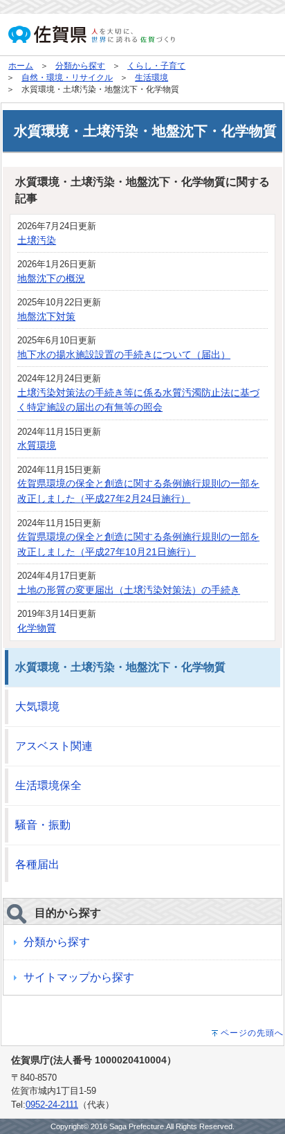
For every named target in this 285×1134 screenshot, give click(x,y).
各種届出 (37, 864)
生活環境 (151, 77)
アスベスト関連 (54, 746)
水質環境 (36, 445)
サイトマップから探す (79, 977)
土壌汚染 (36, 240)
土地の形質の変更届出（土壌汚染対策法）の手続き (128, 589)
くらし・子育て (156, 66)
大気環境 (37, 706)
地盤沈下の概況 (51, 278)
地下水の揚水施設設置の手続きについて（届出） (123, 354)
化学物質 (36, 627)
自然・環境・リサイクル (67, 77)
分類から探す (80, 66)
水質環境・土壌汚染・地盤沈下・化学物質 (120, 667)
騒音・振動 (43, 825)
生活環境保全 (48, 785)
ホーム (20, 66)
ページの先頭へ (252, 1033)
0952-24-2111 (52, 1104)
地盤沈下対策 (46, 316)
